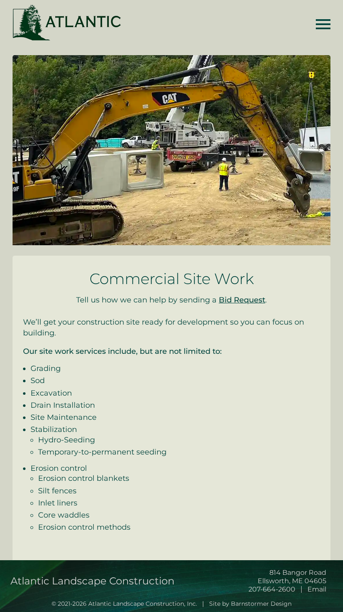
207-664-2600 (271, 589)
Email (316, 589)
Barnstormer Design (261, 603)
